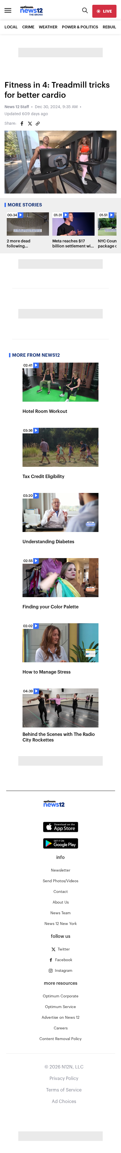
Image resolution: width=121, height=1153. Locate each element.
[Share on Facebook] (22, 123)
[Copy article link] (37, 123)
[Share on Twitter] (30, 123)
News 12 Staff (17, 107)
